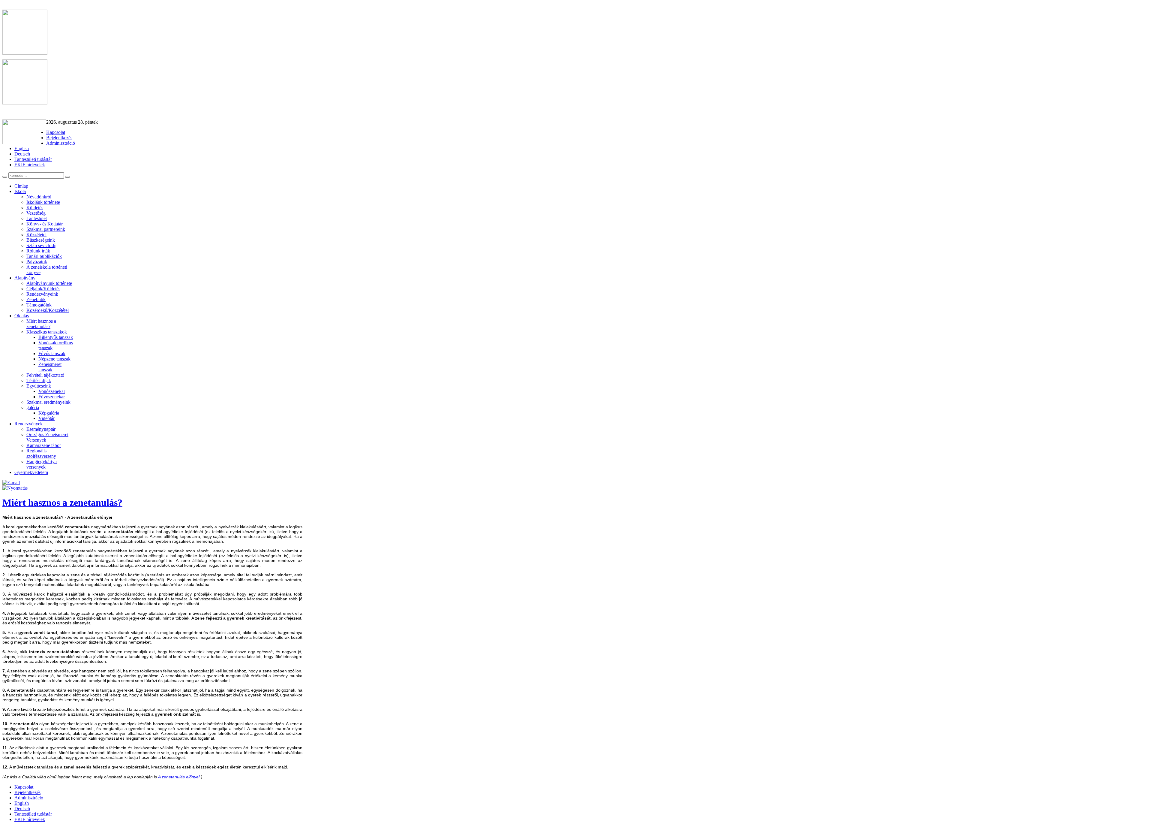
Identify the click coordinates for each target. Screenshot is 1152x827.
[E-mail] (11, 482)
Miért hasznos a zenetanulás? (62, 502)
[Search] (4, 177)
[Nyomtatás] (15, 487)
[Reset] (67, 177)
